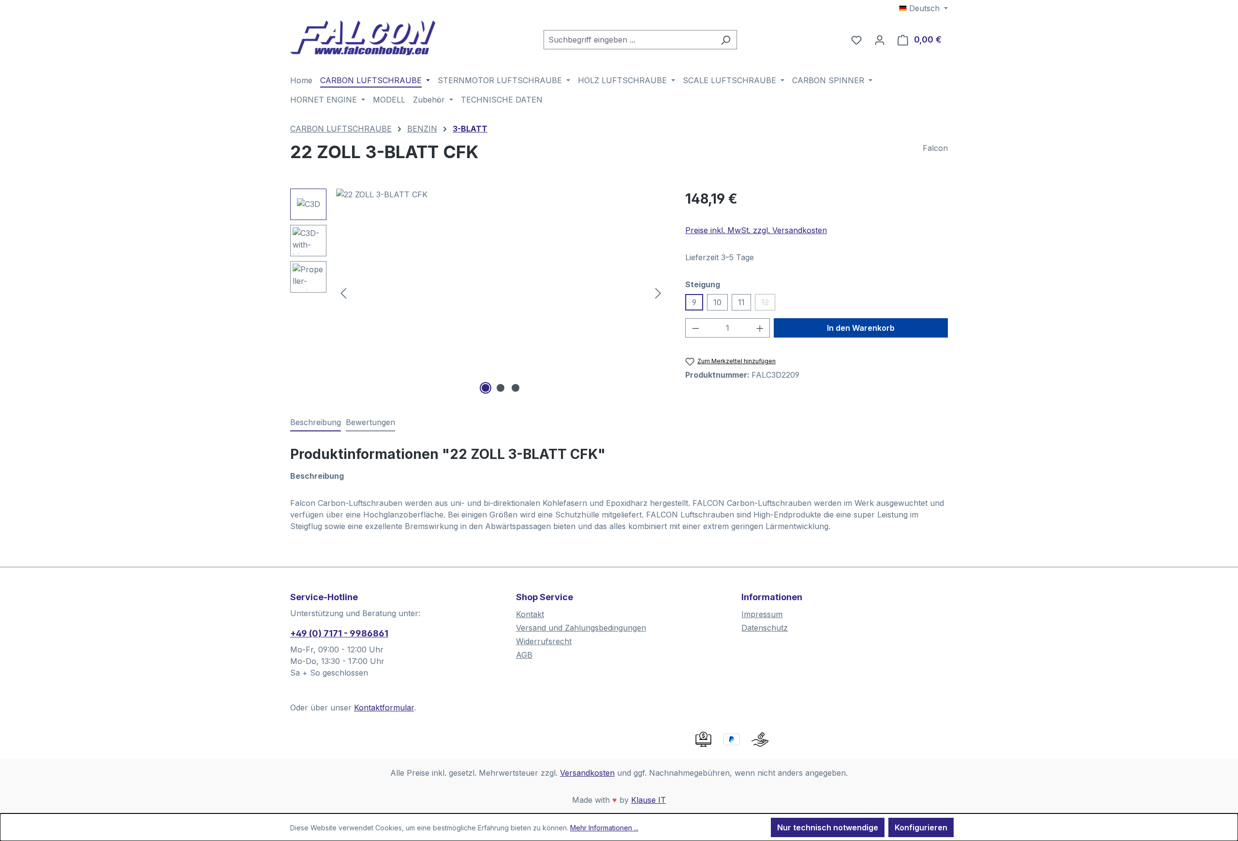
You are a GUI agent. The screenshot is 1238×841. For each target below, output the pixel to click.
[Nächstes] (658, 292)
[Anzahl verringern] (695, 328)
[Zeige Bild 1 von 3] (485, 388)
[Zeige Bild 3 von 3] (515, 388)
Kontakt (530, 614)
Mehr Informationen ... (604, 828)
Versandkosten (587, 773)
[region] (478, 293)
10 (717, 302)
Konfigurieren (921, 827)
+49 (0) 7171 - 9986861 (339, 633)
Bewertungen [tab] (370, 422)
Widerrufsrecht (544, 641)
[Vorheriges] (343, 292)
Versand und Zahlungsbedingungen (581, 628)
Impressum (761, 614)
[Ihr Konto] (879, 39)
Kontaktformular (384, 707)
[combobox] (629, 39)
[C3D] (500, 293)
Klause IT (648, 800)
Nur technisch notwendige (827, 827)
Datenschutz (764, 628)
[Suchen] (725, 39)
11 (741, 302)
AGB (524, 655)
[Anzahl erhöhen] (760, 328)
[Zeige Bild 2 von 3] (500, 388)
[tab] (315, 422)
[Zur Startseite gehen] (362, 37)
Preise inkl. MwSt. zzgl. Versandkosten (756, 230)
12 (768, 303)
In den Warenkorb (861, 328)
